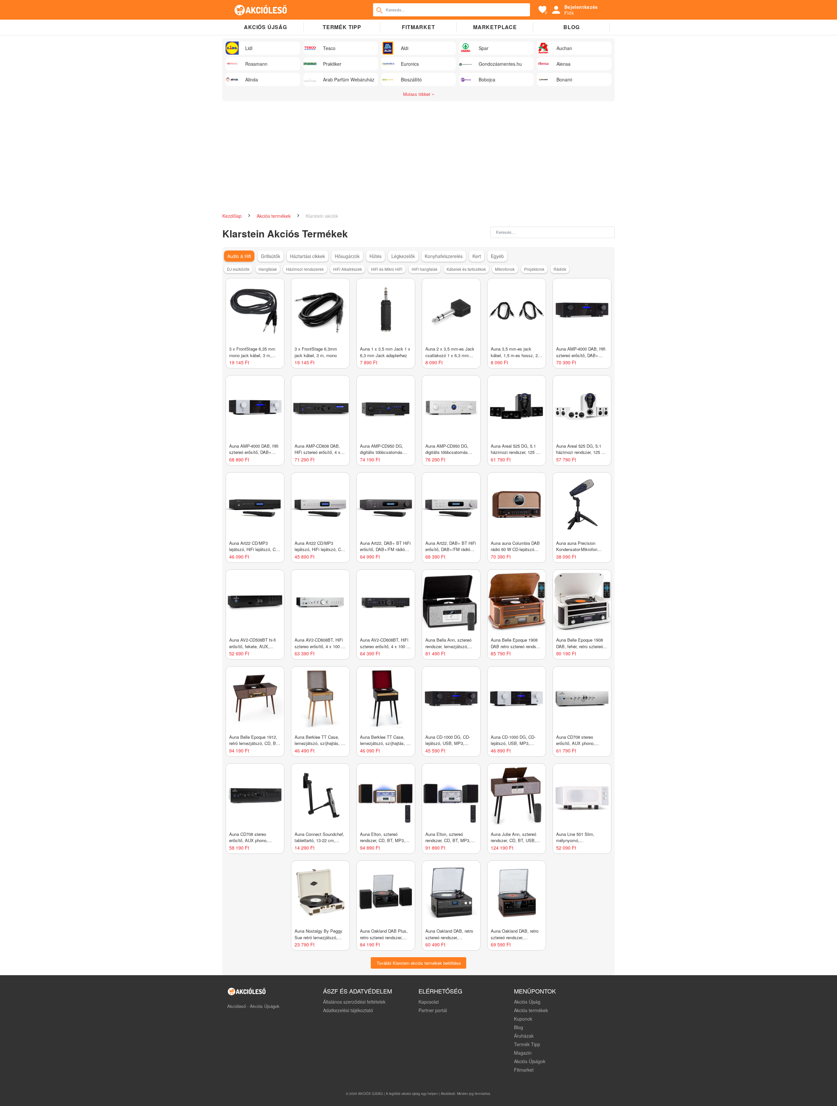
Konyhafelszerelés (444, 256)
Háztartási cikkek (307, 256)
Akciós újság (265, 27)
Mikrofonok (505, 269)
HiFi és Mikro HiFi (386, 269)
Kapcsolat (428, 1001)
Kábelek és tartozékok (466, 269)
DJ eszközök (238, 269)
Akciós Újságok (529, 1061)
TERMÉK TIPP (342, 27)
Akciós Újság (527, 1001)
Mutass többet (417, 94)
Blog (571, 27)
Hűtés (375, 256)
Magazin (523, 1052)
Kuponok (523, 1018)
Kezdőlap (232, 216)
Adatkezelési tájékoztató (348, 1010)
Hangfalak (268, 269)
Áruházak (524, 1035)
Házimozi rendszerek (305, 269)
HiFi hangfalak (424, 269)
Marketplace (495, 27)
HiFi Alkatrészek (347, 269)
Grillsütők (270, 256)
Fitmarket (418, 27)
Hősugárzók (347, 256)
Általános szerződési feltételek (354, 1001)
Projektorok (534, 269)
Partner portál (432, 1010)
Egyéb (497, 256)
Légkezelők (403, 256)
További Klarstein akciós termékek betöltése (419, 963)
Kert (476, 256)
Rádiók (560, 269)
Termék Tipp (527, 1044)
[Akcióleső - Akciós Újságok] (261, 10)
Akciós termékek (274, 216)
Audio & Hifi (239, 256)
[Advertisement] (418, 153)
